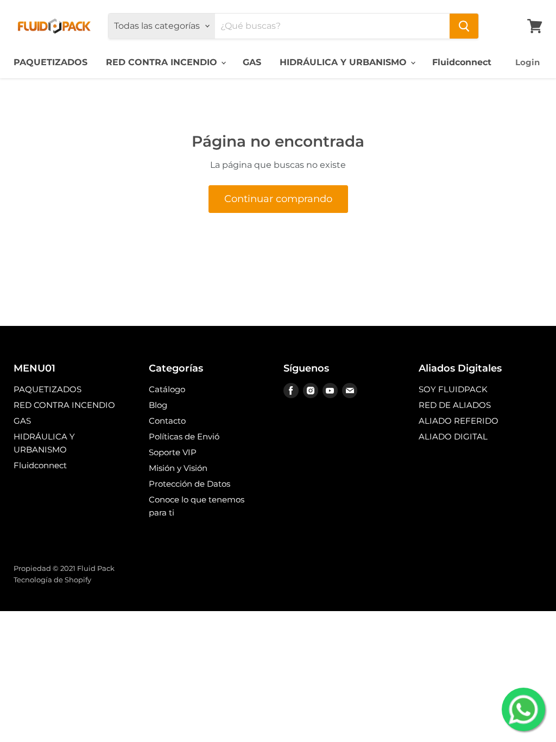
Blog (158, 405)
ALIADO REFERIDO (458, 421)
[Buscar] (464, 26)
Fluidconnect (461, 62)
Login (527, 62)
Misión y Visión (178, 468)
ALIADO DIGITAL (453, 436)
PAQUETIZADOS (50, 62)
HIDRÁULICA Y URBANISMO (344, 62)
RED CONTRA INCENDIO (163, 62)
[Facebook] (291, 390)
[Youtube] (330, 390)
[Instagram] (310, 390)
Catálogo (167, 389)
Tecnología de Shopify (52, 579)
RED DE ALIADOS (455, 405)
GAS (252, 62)
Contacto (167, 421)
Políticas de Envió (184, 436)
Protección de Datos (189, 484)
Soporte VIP (173, 452)
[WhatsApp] (523, 709)
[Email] (349, 390)
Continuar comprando (278, 199)
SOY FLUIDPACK (453, 389)
